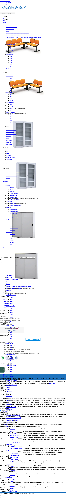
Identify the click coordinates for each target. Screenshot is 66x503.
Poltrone (8, 450)
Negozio (5, 424)
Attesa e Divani (10, 354)
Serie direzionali (11, 295)
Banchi (12, 483)
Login (6, 4)
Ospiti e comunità (11, 365)
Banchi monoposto (11, 380)
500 (11, 330)
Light (11, 299)
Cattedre (8, 387)
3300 (11, 350)
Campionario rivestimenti (13, 418)
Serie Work (9, 343)
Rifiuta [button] (47, 383)
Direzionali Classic (15, 453)
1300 (11, 336)
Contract (5, 411)
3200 (11, 347)
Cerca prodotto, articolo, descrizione (10, 257)
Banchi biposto (10, 382)
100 (11, 367)
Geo (11, 310)
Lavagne (8, 393)
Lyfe (11, 356)
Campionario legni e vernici (14, 415)
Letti (7, 402)
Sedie (8, 389)
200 (11, 369)
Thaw (11, 303)
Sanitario (9, 464)
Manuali (8, 422)
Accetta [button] (43, 383)
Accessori (9, 396)
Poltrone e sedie (11, 407)
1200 (11, 345)
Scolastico (9, 477)
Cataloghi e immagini (12, 420)
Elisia (11, 297)
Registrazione (8, 2)
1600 (11, 339)
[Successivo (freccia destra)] (2, 502)
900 (11, 363)
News (8, 284)
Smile (11, 317)
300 (11, 328)
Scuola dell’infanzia (11, 385)
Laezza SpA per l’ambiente (13, 288)
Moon (11, 312)
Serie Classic (10, 325)
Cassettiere (13, 433)
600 (11, 371)
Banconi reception (15, 442)
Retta (11, 314)
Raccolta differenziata (16, 448)
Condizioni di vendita (12, 279)
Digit (11, 308)
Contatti (8, 290)
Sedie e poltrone (14, 472)
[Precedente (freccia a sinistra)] (0, 502)
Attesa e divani (14, 459)
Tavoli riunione (14, 437)
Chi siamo (9, 275)
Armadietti (9, 391)
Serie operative (10, 306)
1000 (11, 332)
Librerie (12, 431)
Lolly (11, 374)
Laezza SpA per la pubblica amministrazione (18, 286)
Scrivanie (9, 404)
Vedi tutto (9, 321)
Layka (11, 352)
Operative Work (14, 457)
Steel (11, 319)
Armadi (8, 400)
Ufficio (8, 426)
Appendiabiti (13, 446)
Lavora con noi (10, 281)
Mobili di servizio (14, 435)
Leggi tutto (52, 383)
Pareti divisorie (14, 439)
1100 (11, 334)
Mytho (11, 301)
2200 (11, 341)
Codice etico (9, 277)
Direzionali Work (14, 455)
